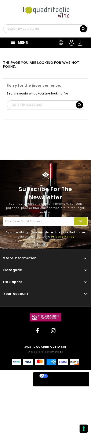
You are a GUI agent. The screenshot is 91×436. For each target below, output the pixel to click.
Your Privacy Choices (65, 376)
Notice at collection (54, 383)
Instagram (53, 331)
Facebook (37, 331)
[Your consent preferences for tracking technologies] (84, 429)
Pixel (59, 352)
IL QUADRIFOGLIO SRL (50, 347)
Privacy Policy (62, 237)
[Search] (84, 28)
